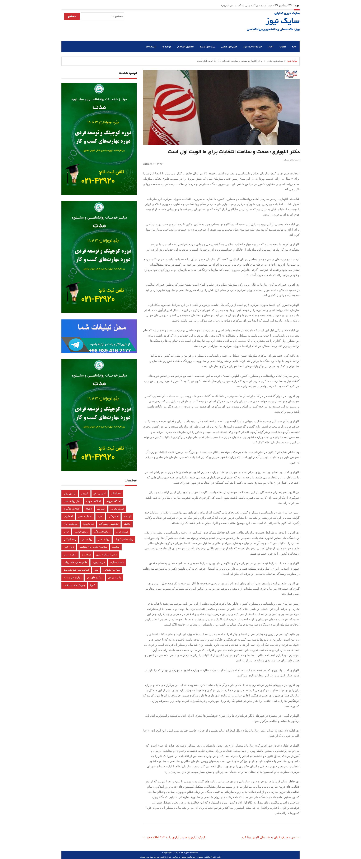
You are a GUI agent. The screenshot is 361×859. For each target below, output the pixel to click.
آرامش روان (70, 493)
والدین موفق (114, 577)
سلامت (115, 546)
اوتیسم (127, 516)
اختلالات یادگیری (72, 508)
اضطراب (68, 516)
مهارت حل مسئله (72, 577)
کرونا (92, 585)
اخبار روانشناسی (72, 501)
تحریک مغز (88, 523)
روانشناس (86, 539)
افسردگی (113, 516)
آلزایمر (84, 493)
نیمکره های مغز (95, 577)
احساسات (116, 493)
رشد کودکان (70, 539)
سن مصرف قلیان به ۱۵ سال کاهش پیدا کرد (268, 837)
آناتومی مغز (100, 493)
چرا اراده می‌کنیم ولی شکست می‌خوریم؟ (246, 5)
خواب (66, 531)
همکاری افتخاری (185, 46)
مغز (96, 569)
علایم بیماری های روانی (75, 562)
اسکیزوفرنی (117, 508)
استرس (101, 508)
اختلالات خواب (93, 501)
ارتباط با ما (151, 46)
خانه (294, 46)
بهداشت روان (71, 523)
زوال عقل (69, 546)
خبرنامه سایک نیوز (252, 46)
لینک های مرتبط (207, 46)
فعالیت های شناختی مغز (76, 569)
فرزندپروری (99, 562)
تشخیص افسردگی (108, 523)
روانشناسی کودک (124, 539)
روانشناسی (103, 539)
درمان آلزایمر (81, 531)
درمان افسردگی (102, 531)
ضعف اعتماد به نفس (106, 554)
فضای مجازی (117, 562)
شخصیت (86, 554)
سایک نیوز (283, 21)
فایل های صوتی (229, 46)
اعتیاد (100, 516)
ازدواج (88, 508)
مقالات (283, 46)
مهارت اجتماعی (111, 569)
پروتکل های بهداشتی (74, 585)
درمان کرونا (122, 531)
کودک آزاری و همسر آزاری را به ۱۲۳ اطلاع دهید (176, 837)
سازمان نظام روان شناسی (93, 546)
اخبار (270, 46)
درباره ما (167, 46)
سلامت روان (70, 554)
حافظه (127, 523)
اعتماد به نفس (85, 516)
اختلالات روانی (113, 501)
